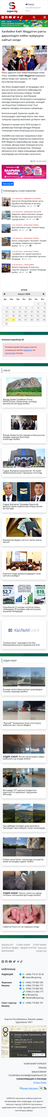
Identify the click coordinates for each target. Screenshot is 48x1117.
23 (44, 316)
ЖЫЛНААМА (8, 950)
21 (32, 316)
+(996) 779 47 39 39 (34, 974)
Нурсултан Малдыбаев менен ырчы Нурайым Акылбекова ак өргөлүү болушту (27, 203)
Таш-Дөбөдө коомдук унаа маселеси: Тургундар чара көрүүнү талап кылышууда (24, 826)
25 (13, 320)
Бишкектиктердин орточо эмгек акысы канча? (22, 541)
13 (25, 312)
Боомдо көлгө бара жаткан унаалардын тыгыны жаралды (22, 690)
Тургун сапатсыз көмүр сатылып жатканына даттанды (22, 894)
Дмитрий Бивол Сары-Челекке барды (28, 228)
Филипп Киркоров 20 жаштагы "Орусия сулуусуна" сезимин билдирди (29, 269)
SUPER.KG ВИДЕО (10, 947)
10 (7, 312)
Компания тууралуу (35, 1063)
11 (13, 312)
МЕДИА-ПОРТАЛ (28, 947)
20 (25, 316)
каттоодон (10, 353)
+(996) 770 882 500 (34, 982)
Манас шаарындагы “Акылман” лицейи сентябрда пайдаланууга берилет (29, 243)
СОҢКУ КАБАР (23, 944)
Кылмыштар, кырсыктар (32, 212)
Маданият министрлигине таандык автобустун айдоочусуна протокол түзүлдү (27, 216)
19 (19, 316)
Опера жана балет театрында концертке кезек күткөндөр (23, 860)
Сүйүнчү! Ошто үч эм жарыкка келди (21, 926)
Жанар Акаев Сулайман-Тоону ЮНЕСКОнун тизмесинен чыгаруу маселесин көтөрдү (20, 401)
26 (19, 320)
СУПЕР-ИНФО (39, 944)
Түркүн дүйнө (29, 265)
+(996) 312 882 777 (34, 991)
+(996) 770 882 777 (34, 985)
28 (32, 320)
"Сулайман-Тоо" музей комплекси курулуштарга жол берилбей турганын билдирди (29, 256)
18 (13, 316)
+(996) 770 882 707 (34, 1002)
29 (38, 320)
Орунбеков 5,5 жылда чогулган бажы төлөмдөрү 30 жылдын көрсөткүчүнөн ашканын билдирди (22, 609)
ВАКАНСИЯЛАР (39, 1071)
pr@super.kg (32, 994)
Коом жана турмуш (31, 225)
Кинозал (42, 947)
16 (44, 312)
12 (19, 312)
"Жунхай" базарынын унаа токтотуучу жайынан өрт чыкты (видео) (22, 724)
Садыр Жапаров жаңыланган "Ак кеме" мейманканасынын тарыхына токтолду (22, 471)
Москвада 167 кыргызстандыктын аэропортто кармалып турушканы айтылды (20, 792)
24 (7, 320)
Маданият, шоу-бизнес (32, 198)
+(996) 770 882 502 (34, 988)
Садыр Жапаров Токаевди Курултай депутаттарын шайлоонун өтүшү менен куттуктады (22, 506)
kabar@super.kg (33, 977)
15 (38, 312)
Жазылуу (7, 184)
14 (32, 312)
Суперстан (41, 950)
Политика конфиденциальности (27, 1075)
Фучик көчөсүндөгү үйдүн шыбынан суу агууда (23, 757)
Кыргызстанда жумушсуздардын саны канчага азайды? (22, 574)
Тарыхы (42, 1067)
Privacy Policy (39, 1082)
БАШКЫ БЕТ (7, 944)
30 (44, 320)
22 (38, 316)
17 (7, 316)
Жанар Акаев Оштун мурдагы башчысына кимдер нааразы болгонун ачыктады (24, 437)
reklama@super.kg (35, 997)
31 (7, 324)
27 (25, 320)
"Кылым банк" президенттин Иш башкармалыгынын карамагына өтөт (21, 643)
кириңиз (28, 350)
